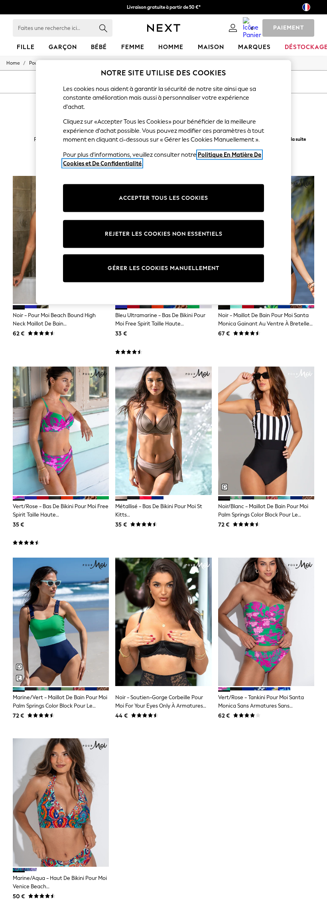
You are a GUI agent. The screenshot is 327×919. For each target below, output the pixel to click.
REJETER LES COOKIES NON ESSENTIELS (164, 233)
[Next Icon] (163, 28)
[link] (233, 28)
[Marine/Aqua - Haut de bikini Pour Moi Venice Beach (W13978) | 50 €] (61, 802)
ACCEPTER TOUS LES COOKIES (163, 197)
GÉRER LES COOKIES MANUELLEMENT (163, 267)
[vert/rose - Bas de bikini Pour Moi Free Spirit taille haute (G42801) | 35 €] (61, 431)
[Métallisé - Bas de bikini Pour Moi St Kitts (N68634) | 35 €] (163, 431)
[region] (163, 182)
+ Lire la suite (292, 138)
